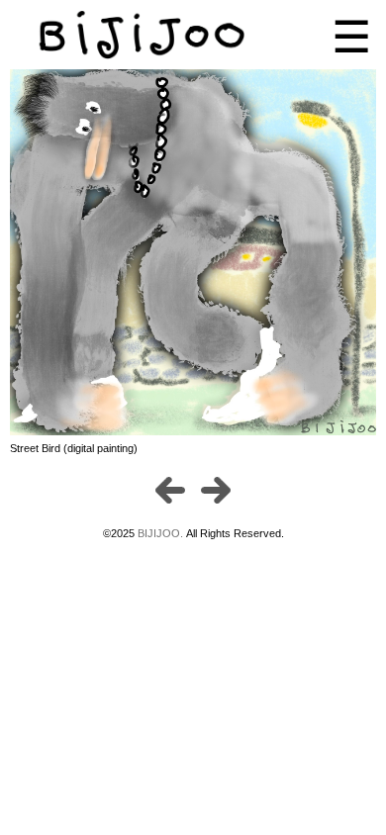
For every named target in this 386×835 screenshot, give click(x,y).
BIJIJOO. (162, 533)
